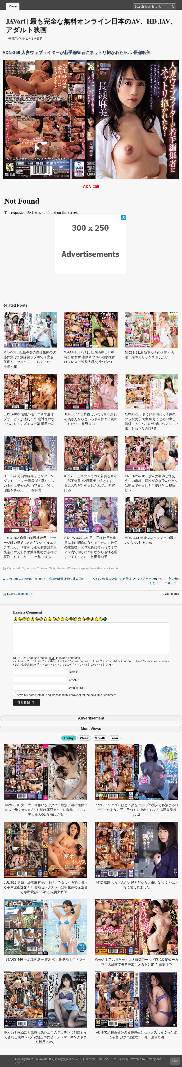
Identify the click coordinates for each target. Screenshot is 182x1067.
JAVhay (151, 1059)
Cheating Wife (46, 568)
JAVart (19, 1063)
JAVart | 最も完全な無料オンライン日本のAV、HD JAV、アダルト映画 (91, 25)
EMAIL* (74, 679)
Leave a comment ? (19, 593)
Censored (13, 568)
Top (176, 1061)
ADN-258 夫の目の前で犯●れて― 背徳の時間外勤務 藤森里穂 (43, 579)
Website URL (77, 688)
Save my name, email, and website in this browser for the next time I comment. (67, 695)
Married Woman (66, 568)
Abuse (31, 568)
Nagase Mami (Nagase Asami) (98, 568)
